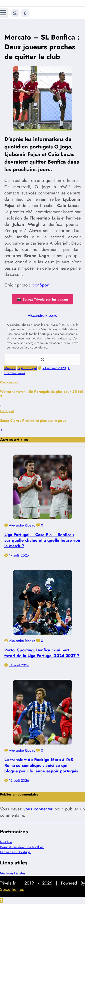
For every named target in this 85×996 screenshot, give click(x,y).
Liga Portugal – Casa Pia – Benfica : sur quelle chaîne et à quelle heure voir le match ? (42, 540)
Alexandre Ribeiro (22, 525)
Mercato (10, 368)
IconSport (40, 285)
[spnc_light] (25, 13)
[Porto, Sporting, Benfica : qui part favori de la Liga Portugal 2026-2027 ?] (42, 602)
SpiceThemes (12, 889)
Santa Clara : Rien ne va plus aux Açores (33, 420)
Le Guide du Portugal (15, 852)
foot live (6, 842)
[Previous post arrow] (1, 406)
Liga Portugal (27, 368)
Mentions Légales (12, 873)
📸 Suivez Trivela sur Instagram (42, 299)
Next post (7, 411)
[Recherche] (15, 13)
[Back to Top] (1, 900)
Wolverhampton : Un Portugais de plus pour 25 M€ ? (41, 394)
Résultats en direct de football (22, 847)
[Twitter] (42, 360)
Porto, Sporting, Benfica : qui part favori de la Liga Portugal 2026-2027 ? (42, 653)
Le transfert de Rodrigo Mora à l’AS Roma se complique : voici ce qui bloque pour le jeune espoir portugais (41, 765)
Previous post (9, 382)
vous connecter (38, 809)
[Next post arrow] (1, 430)
